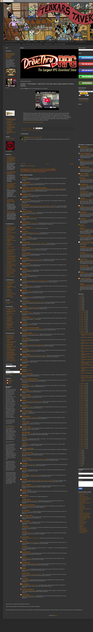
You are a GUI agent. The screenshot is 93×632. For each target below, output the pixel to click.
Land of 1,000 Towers (11, 249)
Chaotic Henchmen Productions (28, 504)
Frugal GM (24, 279)
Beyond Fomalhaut (26, 204)
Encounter (9, 290)
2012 (81, 458)
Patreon (42, 41)
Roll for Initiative (83, 519)
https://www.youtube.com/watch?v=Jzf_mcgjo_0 (33, 122)
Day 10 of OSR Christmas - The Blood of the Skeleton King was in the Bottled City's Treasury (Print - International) (11, 159)
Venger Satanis (27, 137)
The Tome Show (83, 532)
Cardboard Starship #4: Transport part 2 (29, 212)
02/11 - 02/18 (83, 439)
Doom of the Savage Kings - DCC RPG (11, 237)
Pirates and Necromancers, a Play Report (29, 417)
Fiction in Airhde (25, 491)
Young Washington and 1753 (27, 296)
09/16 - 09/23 (83, 386)
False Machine (25, 284)
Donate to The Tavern (84, 100)
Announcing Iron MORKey (84, 154)
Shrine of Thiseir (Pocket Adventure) (10, 352)
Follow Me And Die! (26, 247)
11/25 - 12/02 (83, 319)
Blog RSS (82, 283)
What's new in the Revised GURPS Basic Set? (30, 223)
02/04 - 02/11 (83, 441)
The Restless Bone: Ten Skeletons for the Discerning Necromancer (11, 128)
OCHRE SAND (24, 469)
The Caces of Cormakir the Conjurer (11, 266)
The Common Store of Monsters (27, 286)
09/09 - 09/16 (83, 388)
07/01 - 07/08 (83, 405)
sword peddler (83, 246)
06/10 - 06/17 (83, 410)
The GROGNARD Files (84, 531)
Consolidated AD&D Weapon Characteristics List (30, 334)
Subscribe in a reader (10, 138)
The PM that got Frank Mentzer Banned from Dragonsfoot (11, 172)
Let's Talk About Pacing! (26, 527)
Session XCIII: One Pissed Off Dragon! (29, 590)
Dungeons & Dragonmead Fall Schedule (29, 485)
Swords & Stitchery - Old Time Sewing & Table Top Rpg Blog (34, 187)
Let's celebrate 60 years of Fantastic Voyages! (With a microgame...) (34, 243)
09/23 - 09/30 (83, 385)
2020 (81, 306)
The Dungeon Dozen (26, 562)
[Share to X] (39, 128)
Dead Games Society (84, 496)
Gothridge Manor (25, 311)
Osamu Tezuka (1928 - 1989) (27, 433)
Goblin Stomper (25, 526)
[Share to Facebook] (40, 128)
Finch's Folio (24, 541)
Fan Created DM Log (11, 360)
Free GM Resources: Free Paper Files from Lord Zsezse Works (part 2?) (35, 280)
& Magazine (9, 289)
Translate (10, 375)
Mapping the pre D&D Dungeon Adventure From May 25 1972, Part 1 (34, 355)
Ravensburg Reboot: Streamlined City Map (29, 500)
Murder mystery (25, 275)
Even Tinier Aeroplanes (26, 195)
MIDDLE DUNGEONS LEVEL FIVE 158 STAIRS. (30, 538)
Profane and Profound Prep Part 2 (28, 532)
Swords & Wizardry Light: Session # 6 (28, 595)
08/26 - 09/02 (83, 392)
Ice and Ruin (24, 322)
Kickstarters (28, 41)
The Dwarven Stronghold (85, 278)
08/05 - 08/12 (83, 397)
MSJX (23, 295)
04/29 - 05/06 (83, 420)
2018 (81, 309)
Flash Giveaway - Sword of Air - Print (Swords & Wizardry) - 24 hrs (11, 201)
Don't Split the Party (26, 416)
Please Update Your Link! (26, 553)
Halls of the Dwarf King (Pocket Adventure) (11, 355)
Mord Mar (24, 568)
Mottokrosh (82, 228)
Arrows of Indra (10, 316)
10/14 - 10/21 (83, 329)
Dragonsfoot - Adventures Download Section (11, 240)
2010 (81, 462)
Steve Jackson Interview (26, 453)
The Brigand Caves (11, 264)
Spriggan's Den (25, 384)
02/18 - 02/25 (83, 437)
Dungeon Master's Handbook (85, 498)
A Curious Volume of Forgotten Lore (11, 309)
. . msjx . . (82, 205)
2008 (81, 465)
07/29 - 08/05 (83, 398)
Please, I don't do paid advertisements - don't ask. (31, 542)
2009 (81, 463)
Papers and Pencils (26, 338)
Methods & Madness (26, 263)
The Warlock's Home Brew (27, 589)
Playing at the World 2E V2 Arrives (28, 396)
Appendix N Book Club (84, 493)
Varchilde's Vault (25, 389)
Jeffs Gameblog (25, 365)
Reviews (21, 41)
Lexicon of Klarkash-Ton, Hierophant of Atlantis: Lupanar (32, 401)
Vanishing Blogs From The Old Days (28, 248)
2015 (81, 453)
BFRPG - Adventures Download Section (11, 229)
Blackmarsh (9, 231)
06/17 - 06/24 (83, 409)
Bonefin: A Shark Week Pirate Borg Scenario (11, 120)
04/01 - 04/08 (83, 427)
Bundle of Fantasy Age (26, 579)
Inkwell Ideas (82, 177)
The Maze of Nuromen (11, 271)
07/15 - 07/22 (83, 402)
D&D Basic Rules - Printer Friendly (10, 337)
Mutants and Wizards (26, 374)
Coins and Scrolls (25, 301)
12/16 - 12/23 (83, 314)
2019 (81, 307)
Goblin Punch (24, 343)
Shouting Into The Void (26, 194)
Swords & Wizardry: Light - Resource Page (32, 44)
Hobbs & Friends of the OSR (85, 508)
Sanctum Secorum (83, 522)
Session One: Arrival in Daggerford (86, 168)
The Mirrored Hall (10, 272)
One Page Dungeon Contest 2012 (11, 254)
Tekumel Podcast (83, 528)
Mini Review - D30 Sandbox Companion (11, 212)
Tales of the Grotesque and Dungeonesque (11, 256)
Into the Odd (24, 290)
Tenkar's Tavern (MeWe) (59, 44)
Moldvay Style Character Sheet (10, 345)
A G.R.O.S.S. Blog (25, 594)
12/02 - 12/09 (83, 317)
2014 (81, 455)
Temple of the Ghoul (11, 258)
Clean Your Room (25, 438)
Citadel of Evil (9, 235)
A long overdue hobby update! (27, 390)
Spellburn (81, 526)
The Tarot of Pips (25, 412)
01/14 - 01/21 (83, 446)
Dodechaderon (10, 292)
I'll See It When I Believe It (27, 411)
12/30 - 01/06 (83, 311)
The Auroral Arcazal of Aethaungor (11, 262)
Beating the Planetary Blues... (27, 270)
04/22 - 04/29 (83, 422)
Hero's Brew (82, 507)
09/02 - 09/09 (83, 390)
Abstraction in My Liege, (26, 323)
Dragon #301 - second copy (27, 370)
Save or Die (82, 525)
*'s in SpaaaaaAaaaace (26, 422)
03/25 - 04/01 (83, 429)
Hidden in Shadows (26, 354)
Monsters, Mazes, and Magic (86, 235)
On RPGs (81, 510)
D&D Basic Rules (10, 335)
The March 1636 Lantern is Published (28, 350)
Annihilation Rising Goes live (27, 511)
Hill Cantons (24, 306)
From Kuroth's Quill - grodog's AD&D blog (30, 327)
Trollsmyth (24, 400)
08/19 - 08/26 (83, 393)
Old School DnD (25, 495)
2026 (81, 295)
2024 (81, 299)
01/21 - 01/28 (83, 444)
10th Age (8, 225)
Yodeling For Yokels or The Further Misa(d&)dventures (31, 574)
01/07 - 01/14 (83, 448)
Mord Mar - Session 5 (26, 569)
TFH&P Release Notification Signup (86, 247)
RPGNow (53, 169)
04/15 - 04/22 (83, 424)
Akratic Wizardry (25, 258)
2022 (81, 302)
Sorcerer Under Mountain (85, 153)
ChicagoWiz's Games (26, 427)
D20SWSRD (9, 284)
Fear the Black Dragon (84, 499)
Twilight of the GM (25, 421)
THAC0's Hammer (83, 529)
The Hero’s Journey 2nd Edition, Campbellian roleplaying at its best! (34, 459)
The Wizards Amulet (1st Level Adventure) (11, 350)
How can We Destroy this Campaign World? (30, 563)
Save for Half (82, 523)
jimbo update (24, 366)
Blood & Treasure (10, 322)
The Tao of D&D (25, 349)
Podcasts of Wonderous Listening (12, 44)
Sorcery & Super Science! (27, 373)
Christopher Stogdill (10, 381)
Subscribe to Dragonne (26, 254)
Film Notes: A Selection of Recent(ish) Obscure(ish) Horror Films (33, 302)
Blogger (55, 615)
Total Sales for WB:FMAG (26, 558)
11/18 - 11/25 (83, 321)
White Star (35, 41)
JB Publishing (25, 463)
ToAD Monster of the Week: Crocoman (29, 464)
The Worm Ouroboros (26, 444)
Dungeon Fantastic (26, 222)
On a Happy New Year (26, 360)
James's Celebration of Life (27, 516)
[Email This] (36, 128)
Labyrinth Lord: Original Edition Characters (10, 324)
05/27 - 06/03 (83, 414)
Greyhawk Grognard (26, 252)
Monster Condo (25, 178)
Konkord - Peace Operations (27, 291)
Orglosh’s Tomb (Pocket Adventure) (10, 357)
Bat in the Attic (25, 231)
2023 (81, 301)
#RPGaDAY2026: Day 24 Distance (28, 183)
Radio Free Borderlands (84, 514)
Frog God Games (48, 44)
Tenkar (9, 382)
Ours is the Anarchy (25, 200)
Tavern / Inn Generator (11, 293)
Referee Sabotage (25, 339)
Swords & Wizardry (10, 427)
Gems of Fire (9, 242)
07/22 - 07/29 (83, 400)
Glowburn (81, 504)
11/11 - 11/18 (83, 323)
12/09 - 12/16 (83, 316)
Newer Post (23, 163)
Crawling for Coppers (26, 490)
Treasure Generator (11, 359)
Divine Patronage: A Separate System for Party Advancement (33, 344)
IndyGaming (24, 437)
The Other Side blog (26, 182)
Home (47, 163)
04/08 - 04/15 (83, 426)
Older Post (72, 163)
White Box (24, 557)
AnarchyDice (24, 531)
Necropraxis (24, 443)
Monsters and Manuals (26, 236)
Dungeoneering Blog (25, 496)
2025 (81, 297)
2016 (81, 452)
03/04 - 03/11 (83, 434)
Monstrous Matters (26, 242)
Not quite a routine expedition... (85, 243)
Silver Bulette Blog (26, 521)
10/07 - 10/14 (83, 331)
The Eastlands (10, 268)
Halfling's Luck (25, 474)
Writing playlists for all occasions (27, 406)
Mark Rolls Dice (25, 578)
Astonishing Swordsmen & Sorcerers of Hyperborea (9, 319)
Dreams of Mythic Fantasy (27, 515)
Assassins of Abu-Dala (11, 227)
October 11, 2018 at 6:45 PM (36, 137)
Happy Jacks (82, 505)
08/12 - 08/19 (83, 395)
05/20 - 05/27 (83, 415)
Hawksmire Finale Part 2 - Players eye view (29, 217)
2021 (81, 304)
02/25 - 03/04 (83, 436)
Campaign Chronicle (26, 499)
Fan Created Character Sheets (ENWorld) (11, 342)
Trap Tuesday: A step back (27, 522)
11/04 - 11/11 (83, 324)
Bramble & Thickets (26, 573)
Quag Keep (24, 369)
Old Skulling (24, 479)
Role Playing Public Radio (85, 516)
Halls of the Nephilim (26, 227)
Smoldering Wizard (26, 317)
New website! (24, 547)
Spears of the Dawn (11, 329)
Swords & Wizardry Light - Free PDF (65, 41)
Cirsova (81, 159)
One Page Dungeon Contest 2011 (11, 251)
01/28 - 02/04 (83, 443)
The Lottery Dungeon (11, 269)
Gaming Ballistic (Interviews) (85, 502)
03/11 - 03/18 (83, 432)
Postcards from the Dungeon (85, 513)
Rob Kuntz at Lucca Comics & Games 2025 (29, 380)
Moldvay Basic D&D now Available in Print (29, 318)
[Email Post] (34, 128)
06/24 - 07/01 (83, 407)
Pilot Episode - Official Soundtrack (11, 125)
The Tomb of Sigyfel (11, 276)
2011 (81, 460)
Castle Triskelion (25, 537)
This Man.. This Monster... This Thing (28, 228)
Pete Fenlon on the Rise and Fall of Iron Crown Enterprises (32, 259)
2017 (81, 450)
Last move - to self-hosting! (27, 428)
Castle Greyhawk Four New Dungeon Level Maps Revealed (32, 328)
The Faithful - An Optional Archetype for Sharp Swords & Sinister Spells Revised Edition (37, 480)
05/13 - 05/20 (83, 417)
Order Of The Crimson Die (27, 452)
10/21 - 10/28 (83, 328)
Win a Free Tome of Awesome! (85, 266)
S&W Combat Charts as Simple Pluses (11, 282)
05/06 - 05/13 (83, 419)
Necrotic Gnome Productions (28, 448)
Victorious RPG (25, 405)
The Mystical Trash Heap (27, 333)
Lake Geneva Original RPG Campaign (29, 379)
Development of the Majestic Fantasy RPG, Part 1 (31, 232)
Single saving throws (25, 264)
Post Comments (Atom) (30, 165)
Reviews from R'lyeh (26, 199)
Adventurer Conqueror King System (11, 312)
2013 (81, 457)
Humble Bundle (25, 170)
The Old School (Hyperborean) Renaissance (30, 307)
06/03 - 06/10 (83, 412)
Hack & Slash (24, 359)
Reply (25, 141)
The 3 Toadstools (25, 274)
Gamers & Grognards (26, 484)
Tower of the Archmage (26, 211)
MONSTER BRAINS (26, 432)
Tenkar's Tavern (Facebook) (11, 41)
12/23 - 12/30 (83, 312)
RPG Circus (82, 520)
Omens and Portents (26, 457)
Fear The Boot (82, 501)
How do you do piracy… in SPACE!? (28, 385)
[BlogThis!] (37, 128)
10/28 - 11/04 (83, 326)
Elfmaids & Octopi (25, 216)
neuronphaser (25, 546)
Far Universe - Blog (84, 265)
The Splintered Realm (84, 167)
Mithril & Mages (10, 296)
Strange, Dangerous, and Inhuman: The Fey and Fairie (31, 475)
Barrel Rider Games (50, 41)
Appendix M (24, 468)
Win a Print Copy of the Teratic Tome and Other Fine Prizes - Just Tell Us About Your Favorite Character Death (11, 186)
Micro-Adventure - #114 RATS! (27, 312)
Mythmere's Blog (83, 259)
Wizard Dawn (9, 295)
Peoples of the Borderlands (10, 122)
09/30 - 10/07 (83, 383)
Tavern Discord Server (81, 41)
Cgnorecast (82, 495)
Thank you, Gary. (83, 226)
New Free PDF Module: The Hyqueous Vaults (30, 585)
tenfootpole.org (25, 177)
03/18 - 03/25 (83, 431)
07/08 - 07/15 (83, 403)
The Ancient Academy (11, 259)
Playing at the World (26, 395)
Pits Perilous (24, 268)
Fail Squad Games (25, 510)
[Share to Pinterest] (42, 128)
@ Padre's (82, 225)
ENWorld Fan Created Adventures (11, 347)
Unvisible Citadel (25, 584)
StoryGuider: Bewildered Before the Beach (11, 132)
